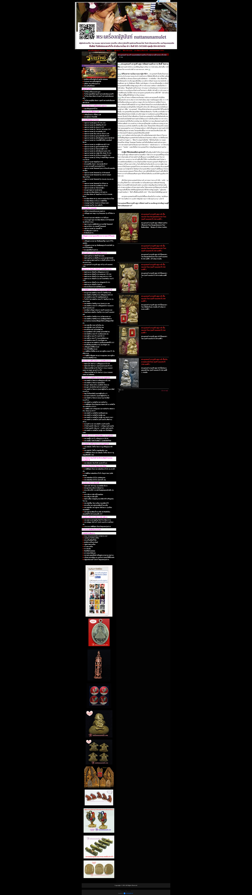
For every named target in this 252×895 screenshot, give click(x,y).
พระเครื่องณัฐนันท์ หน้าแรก (96, 50)
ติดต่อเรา (109, 50)
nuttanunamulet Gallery (157, 50)
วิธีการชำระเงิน (127, 50)
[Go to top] (165, 390)
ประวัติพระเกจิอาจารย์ (141, 50)
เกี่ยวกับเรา (117, 50)
